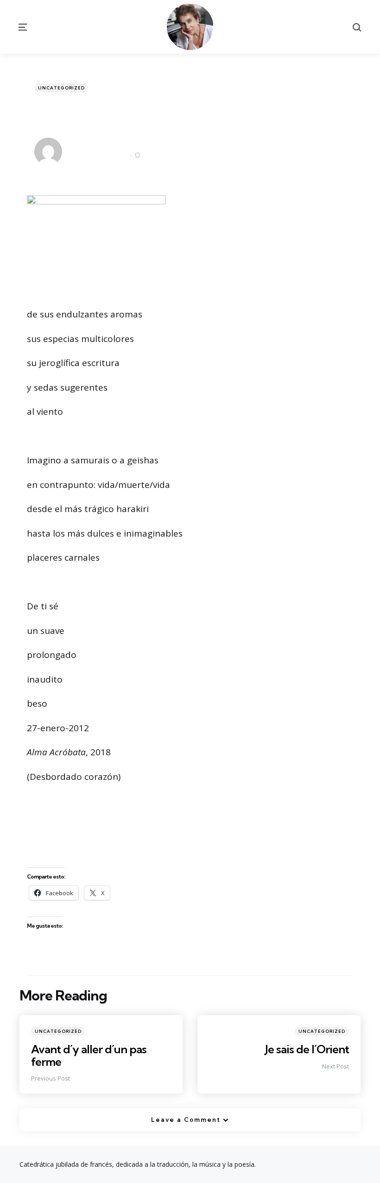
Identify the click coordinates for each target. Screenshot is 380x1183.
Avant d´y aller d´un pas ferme (88, 1055)
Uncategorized (61, 87)
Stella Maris (90, 145)
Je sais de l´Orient (307, 1049)
